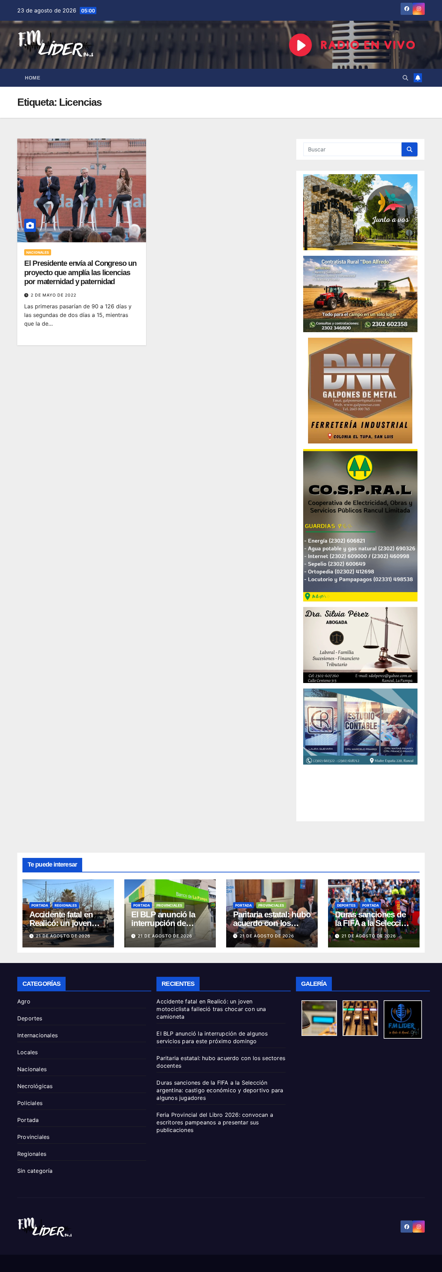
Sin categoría (35, 1170)
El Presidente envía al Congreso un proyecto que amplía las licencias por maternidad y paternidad (80, 272)
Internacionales (37, 1035)
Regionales (66, 905)
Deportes (346, 905)
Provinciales (169, 905)
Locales (27, 1052)
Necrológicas (34, 1086)
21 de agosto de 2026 (63, 935)
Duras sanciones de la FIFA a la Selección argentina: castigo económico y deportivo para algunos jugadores (219, 1090)
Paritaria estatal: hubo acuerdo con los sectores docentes (271, 923)
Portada (39, 905)
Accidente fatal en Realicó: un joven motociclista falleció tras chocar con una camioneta (211, 1009)
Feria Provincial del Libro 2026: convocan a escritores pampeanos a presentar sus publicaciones (214, 1122)
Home (32, 78)
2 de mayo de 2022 (53, 295)
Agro (23, 1001)
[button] (405, 77)
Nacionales (37, 252)
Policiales (29, 1103)
